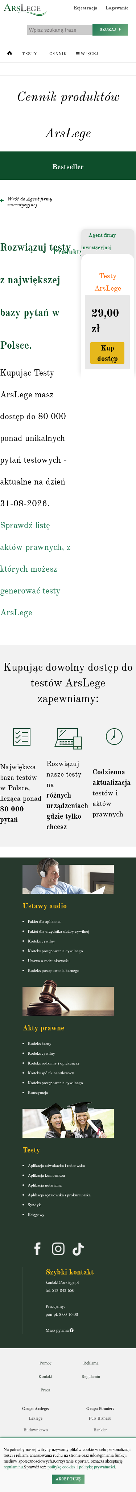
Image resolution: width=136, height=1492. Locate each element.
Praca (45, 1389)
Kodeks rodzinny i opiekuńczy (54, 1063)
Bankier (100, 1429)
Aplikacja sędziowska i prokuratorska (59, 1194)
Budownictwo (36, 1429)
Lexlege (35, 1418)
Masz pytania (58, 1330)
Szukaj (109, 29)
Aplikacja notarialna (45, 1185)
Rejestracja (86, 8)
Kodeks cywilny (41, 941)
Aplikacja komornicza (46, 1175)
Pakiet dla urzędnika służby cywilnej (58, 931)
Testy (29, 54)
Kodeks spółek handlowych (51, 1072)
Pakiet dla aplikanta (44, 921)
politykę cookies (61, 1466)
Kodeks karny (39, 1043)
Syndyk (34, 1204)
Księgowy (36, 1214)
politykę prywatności (97, 1466)
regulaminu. (14, 1466)
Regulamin (91, 1376)
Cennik (58, 54)
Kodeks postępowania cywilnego (55, 950)
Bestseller (68, 166)
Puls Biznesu (100, 1418)
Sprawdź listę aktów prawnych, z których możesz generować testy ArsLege (35, 569)
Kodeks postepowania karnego (53, 970)
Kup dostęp (107, 353)
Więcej (88, 54)
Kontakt (45, 1376)
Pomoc (45, 1363)
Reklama (90, 1363)
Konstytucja (38, 1092)
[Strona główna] (10, 54)
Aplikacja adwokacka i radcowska (56, 1165)
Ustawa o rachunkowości (49, 960)
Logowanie (117, 8)
